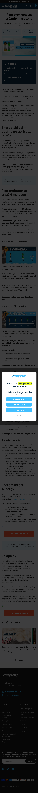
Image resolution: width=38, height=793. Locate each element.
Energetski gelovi (19, 399)
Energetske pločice (19, 404)
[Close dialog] (35, 374)
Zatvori (19, 415)
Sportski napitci (19, 410)
